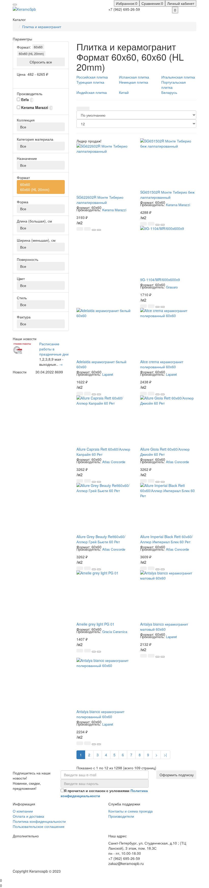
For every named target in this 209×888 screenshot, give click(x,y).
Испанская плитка (134, 77)
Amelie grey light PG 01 (95, 624)
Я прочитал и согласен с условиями (104, 793)
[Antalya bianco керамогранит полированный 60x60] (104, 683)
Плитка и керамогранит (41, 26)
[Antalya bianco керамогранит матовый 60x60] (168, 595)
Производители (121, 816)
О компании (23, 811)
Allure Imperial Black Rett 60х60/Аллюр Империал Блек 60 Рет (166, 539)
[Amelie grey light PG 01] (104, 595)
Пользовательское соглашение (38, 826)
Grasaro (172, 287)
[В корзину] (79, 229)
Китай (124, 92)
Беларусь (169, 92)
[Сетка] (79, 108)
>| (165, 754)
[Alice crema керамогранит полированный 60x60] (168, 333)
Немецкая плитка (133, 82)
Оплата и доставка (28, 816)
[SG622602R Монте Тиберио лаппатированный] (104, 169)
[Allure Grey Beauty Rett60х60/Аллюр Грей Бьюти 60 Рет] (104, 508)
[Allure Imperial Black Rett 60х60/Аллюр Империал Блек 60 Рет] (168, 508)
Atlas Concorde (113, 461)
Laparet (107, 374)
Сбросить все (41, 61)
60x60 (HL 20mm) (31, 53)
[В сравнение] (99, 230)
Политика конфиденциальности (39, 821)
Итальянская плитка (178, 77)
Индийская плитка (91, 92)
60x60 (38, 47)
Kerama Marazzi (114, 209)
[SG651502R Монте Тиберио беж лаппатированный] (168, 164)
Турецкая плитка (90, 82)
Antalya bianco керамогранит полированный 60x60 (100, 714)
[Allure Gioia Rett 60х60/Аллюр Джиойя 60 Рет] (168, 421)
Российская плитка (92, 77)
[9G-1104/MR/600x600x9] (168, 251)
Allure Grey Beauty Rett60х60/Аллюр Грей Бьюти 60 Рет (100, 539)
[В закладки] (94, 230)
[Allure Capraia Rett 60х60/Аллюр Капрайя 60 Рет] (104, 421)
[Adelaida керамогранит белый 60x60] (104, 333)
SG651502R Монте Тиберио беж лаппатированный (167, 195)
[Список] (86, 108)
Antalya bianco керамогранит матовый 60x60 (164, 626)
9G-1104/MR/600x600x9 (160, 279)
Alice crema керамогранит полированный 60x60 (161, 364)
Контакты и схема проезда (130, 811)
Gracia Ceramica (114, 631)
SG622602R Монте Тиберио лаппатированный (99, 200)
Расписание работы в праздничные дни (54, 349)
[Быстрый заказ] (87, 229)
